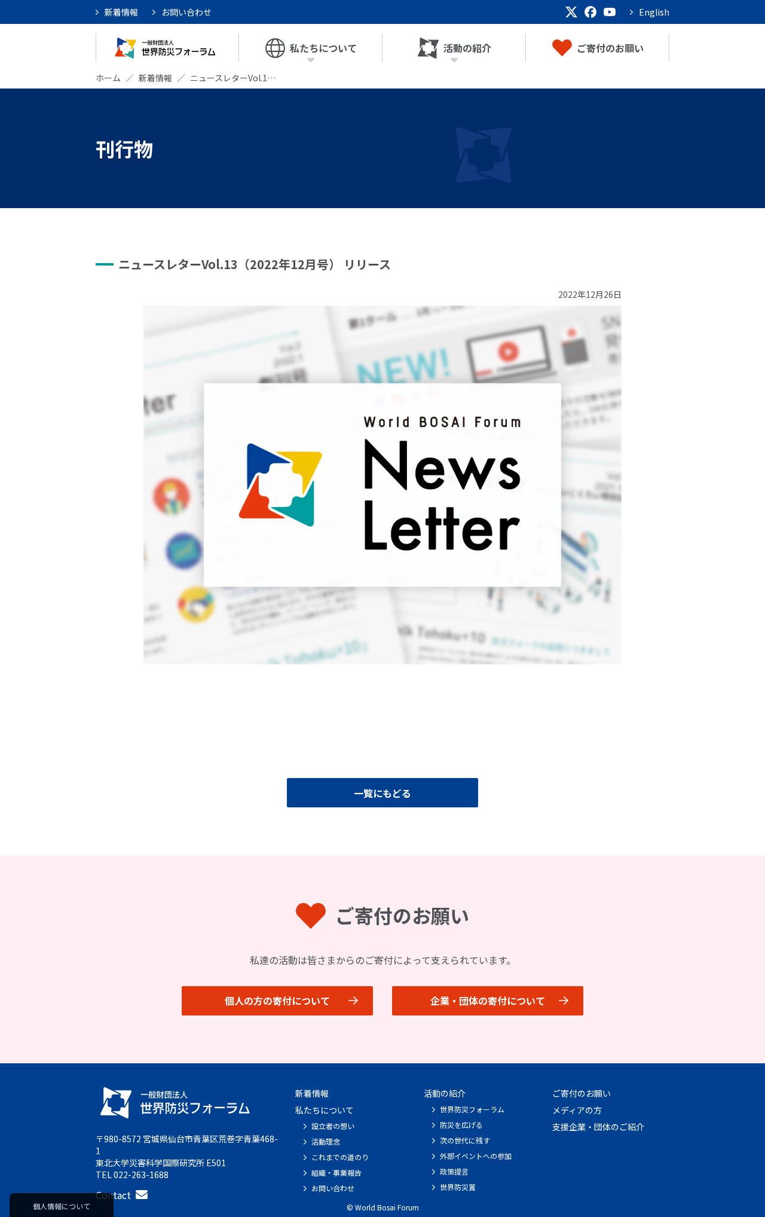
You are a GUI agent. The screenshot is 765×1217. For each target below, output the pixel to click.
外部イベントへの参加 (476, 1156)
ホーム (108, 78)
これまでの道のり (340, 1157)
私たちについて (323, 48)
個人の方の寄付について (277, 1000)
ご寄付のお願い (610, 48)
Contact (113, 1195)
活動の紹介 (467, 48)
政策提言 (454, 1171)
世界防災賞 (458, 1187)
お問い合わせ (186, 12)
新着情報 (121, 12)
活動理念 (325, 1141)
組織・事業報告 (336, 1172)
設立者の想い (332, 1126)
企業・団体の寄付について (487, 1000)
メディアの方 (577, 1110)
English (654, 12)
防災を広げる (461, 1125)
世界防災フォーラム (472, 1109)
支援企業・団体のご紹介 (598, 1127)
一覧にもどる (382, 793)
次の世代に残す (465, 1140)
